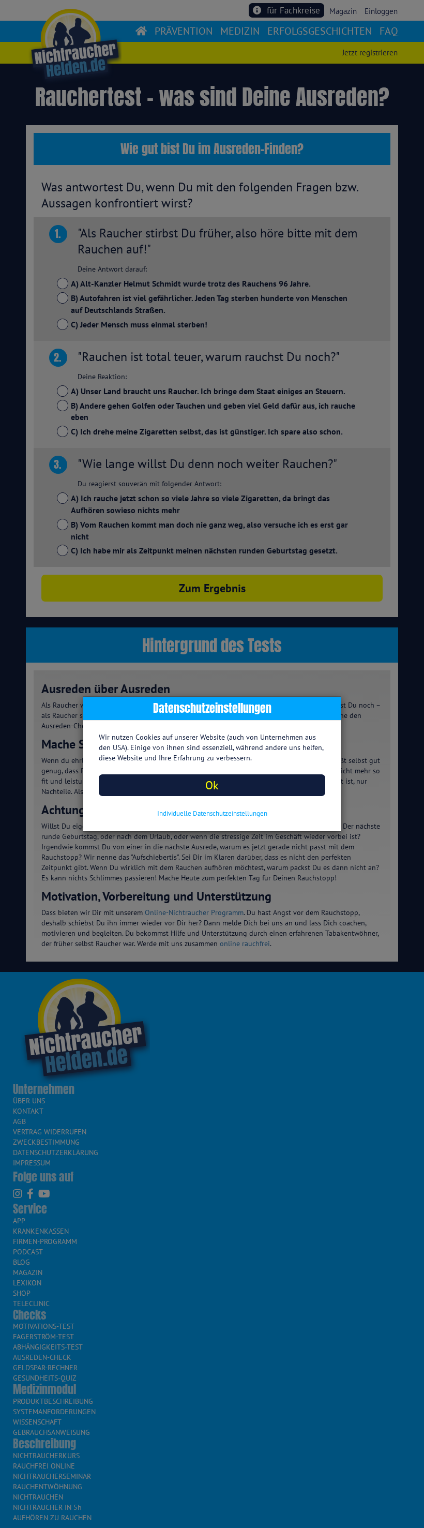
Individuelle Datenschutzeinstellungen (212, 813)
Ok (212, 784)
